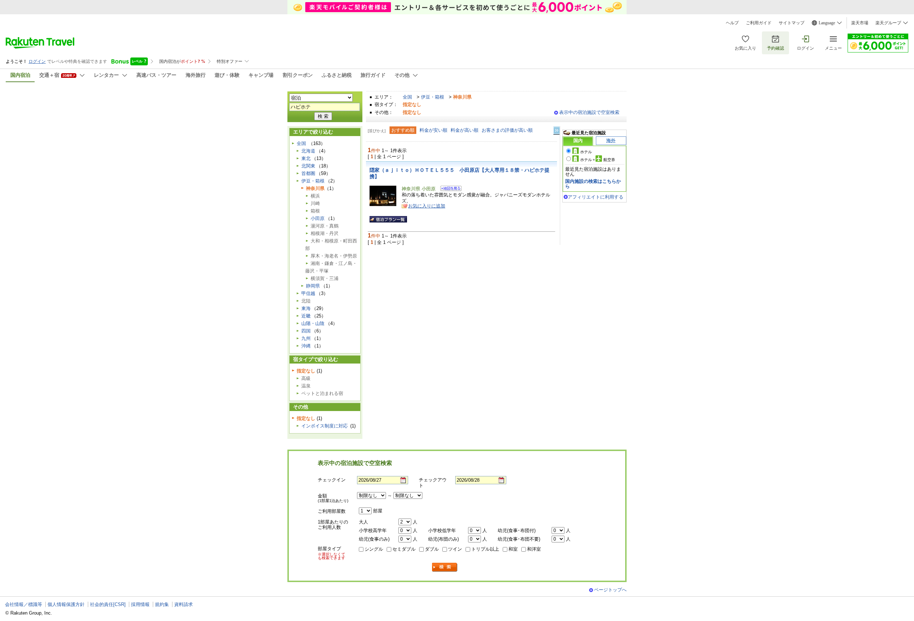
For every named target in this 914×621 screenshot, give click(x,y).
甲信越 (308, 293)
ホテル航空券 (597, 159)
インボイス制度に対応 (324, 426)
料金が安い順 (433, 130)
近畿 (306, 316)
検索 (445, 567)
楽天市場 (859, 22)
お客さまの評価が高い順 (507, 130)
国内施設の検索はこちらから (593, 184)
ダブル (432, 549)
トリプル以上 (485, 549)
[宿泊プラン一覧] (388, 219)
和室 (513, 549)
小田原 (318, 218)
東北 (306, 158)
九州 (306, 338)
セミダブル (404, 549)
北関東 (308, 166)
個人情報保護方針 (66, 604)
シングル (374, 549)
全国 (407, 97)
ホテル (586, 152)
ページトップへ (610, 589)
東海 (306, 308)
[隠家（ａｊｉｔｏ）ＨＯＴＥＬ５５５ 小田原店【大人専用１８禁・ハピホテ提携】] (449, 189)
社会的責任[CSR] (108, 604)
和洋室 (534, 549)
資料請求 (183, 604)
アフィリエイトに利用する (595, 197)
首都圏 (308, 173)
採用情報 (140, 604)
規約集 (162, 604)
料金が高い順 (464, 130)
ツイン (455, 549)
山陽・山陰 (313, 323)
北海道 (308, 151)
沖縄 (306, 346)
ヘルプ (732, 22)
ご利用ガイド (759, 22)
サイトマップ (791, 22)
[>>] (557, 130)
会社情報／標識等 (23, 604)
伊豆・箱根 (432, 97)
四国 (306, 331)
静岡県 (313, 286)
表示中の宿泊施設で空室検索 (589, 112)
